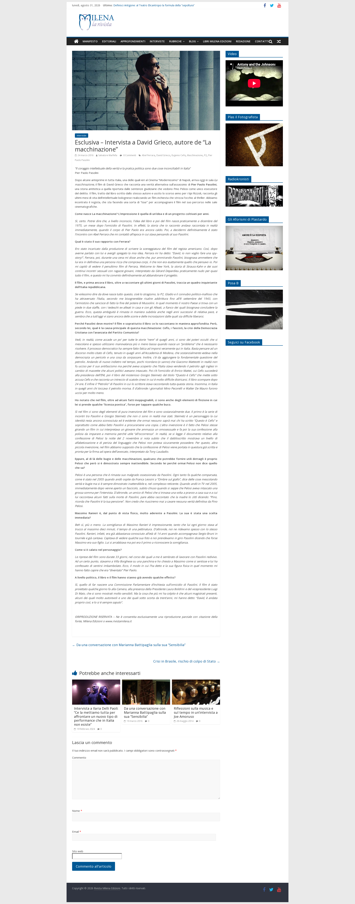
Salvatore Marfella (107, 155)
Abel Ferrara (148, 155)
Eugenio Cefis (179, 155)
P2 (205, 155)
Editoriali (109, 41)
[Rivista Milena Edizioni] (76, 41)
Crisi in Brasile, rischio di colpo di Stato (186, 661)
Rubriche (175, 41)
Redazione (243, 41)
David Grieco (163, 155)
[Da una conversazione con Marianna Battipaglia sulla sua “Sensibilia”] (146, 682)
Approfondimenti (133, 41)
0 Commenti (129, 155)
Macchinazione (195, 155)
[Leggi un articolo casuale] (279, 41)
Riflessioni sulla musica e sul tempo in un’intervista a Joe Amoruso (196, 712)
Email (76, 831)
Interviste (157, 41)
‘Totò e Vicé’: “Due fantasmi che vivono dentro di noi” (145, 5)
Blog (192, 41)
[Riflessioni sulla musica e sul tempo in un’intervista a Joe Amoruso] (196, 682)
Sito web (77, 851)
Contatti (262, 41)
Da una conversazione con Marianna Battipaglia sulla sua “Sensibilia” (128, 645)
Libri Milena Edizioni (217, 41)
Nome (77, 811)
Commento (79, 757)
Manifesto (90, 41)
